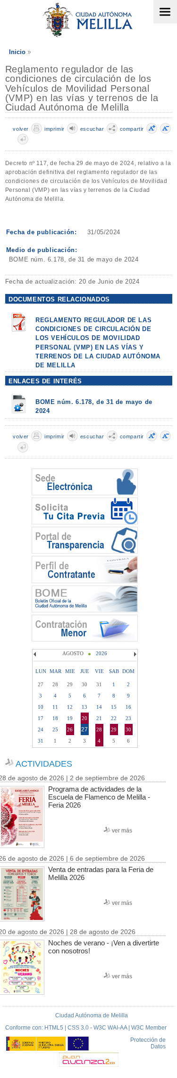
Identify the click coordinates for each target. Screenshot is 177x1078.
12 (70, 707)
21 (99, 718)
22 (114, 718)
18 (55, 718)
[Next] (134, 654)
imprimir (54, 129)
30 (128, 729)
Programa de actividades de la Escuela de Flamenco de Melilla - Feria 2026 (99, 797)
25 (55, 729)
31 (40, 741)
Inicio (17, 51)
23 (128, 718)
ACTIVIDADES (44, 764)
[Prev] (36, 654)
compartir (132, 129)
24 (40, 729)
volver (21, 129)
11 (55, 707)
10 (40, 707)
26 (70, 729)
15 (114, 707)
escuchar (92, 129)
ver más (122, 830)
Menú (165, 12)
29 (114, 729)
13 (84, 707)
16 (128, 707)
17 (40, 718)
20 (84, 718)
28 (99, 729)
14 (99, 707)
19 (70, 718)
